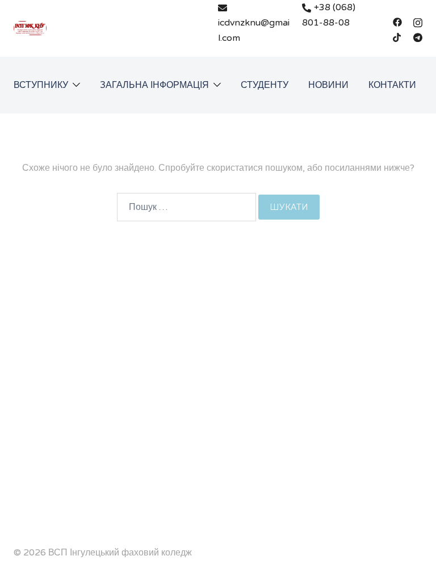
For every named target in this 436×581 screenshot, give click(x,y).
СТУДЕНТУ (264, 85)
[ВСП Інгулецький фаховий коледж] (30, 27)
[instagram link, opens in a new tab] (417, 21)
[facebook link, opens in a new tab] (397, 21)
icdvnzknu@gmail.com (254, 30)
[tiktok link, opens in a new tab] (397, 37)
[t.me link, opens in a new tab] (417, 37)
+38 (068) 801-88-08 (328, 15)
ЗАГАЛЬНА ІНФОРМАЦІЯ (154, 85)
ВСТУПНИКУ (41, 85)
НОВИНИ (328, 85)
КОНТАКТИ (392, 85)
